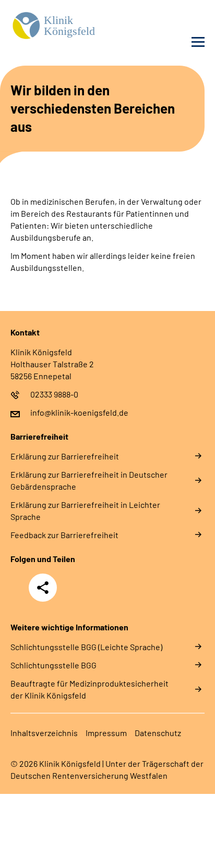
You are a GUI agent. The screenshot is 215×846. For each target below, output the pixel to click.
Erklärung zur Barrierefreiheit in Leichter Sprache (85, 510)
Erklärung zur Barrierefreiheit (64, 456)
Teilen (43, 587)
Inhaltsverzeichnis (44, 733)
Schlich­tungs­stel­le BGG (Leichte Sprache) (86, 647)
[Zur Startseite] (56, 26)
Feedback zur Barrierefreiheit (64, 535)
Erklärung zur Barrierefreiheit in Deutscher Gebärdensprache (89, 480)
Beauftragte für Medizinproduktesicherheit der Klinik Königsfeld (89, 689)
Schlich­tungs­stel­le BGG (53, 665)
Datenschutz (158, 733)
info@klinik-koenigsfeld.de (79, 412)
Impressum (106, 733)
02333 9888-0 (54, 394)
